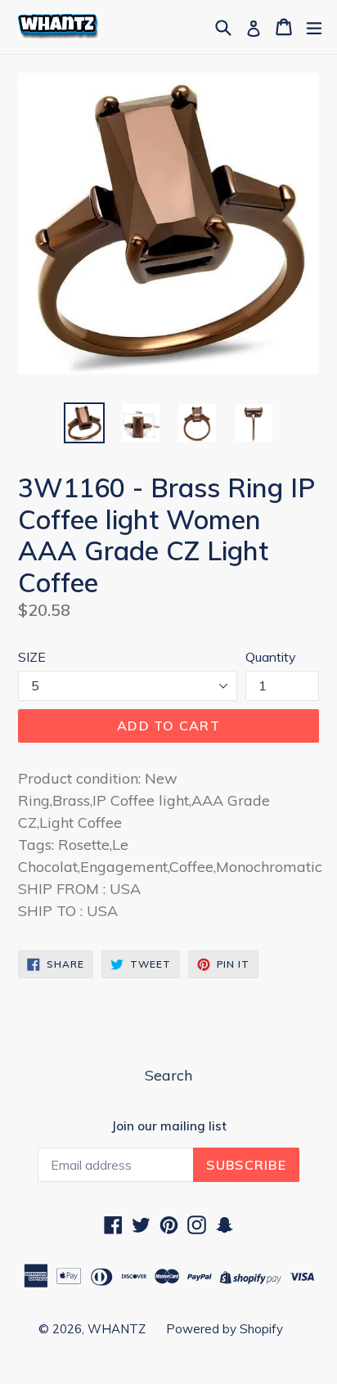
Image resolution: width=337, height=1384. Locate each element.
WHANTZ (117, 1329)
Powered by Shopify (224, 1329)
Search (168, 1075)
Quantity (270, 657)
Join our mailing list (169, 1126)
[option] (84, 422)
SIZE (32, 657)
